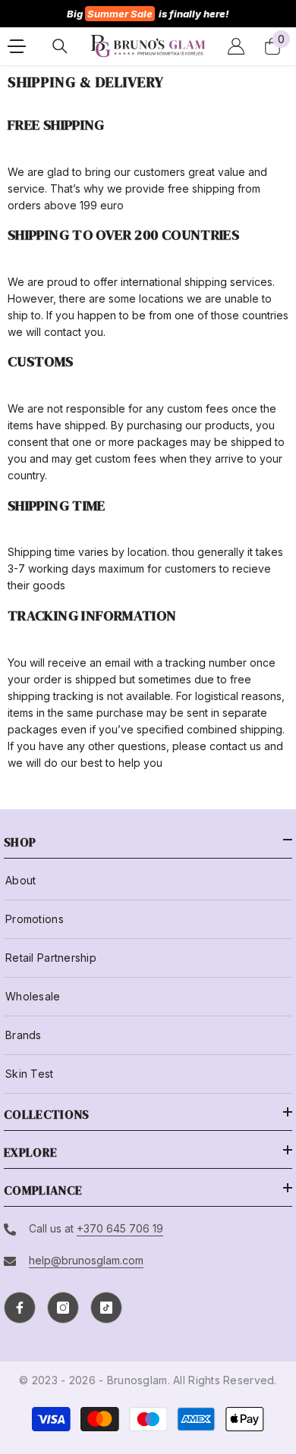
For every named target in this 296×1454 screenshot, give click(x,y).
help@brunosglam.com (86, 1260)
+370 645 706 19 (120, 1228)
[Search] (60, 46)
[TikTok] (106, 1308)
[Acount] (236, 46)
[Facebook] (20, 1308)
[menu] (17, 46)
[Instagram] (63, 1308)
